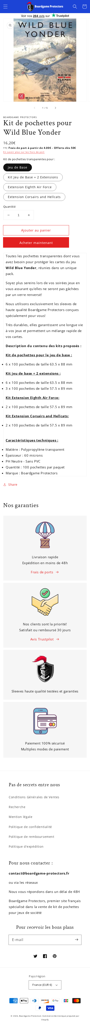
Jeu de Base (17, 167)
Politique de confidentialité (30, 827)
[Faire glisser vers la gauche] (35, 108)
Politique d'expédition (26, 846)
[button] (5, 6)
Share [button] (12, 484)
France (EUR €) (42, 985)
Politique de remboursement (31, 837)
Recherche (17, 807)
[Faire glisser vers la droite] (55, 108)
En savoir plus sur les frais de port (24, 151)
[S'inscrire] (76, 940)
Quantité (9, 207)
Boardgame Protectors (30, 1016)
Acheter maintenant (36, 242)
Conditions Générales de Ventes (34, 797)
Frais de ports (42, 572)
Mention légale (20, 817)
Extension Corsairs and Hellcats (34, 197)
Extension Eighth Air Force (30, 187)
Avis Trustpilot (42, 639)
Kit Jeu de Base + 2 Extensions (33, 177)
